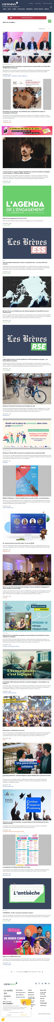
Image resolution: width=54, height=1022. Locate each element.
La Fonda (5, 597)
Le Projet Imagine (7, 964)
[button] (3, 1019)
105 (26, 971)
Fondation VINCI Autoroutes (9, 692)
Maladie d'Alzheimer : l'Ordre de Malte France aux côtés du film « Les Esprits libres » (26, 498)
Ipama (4, 739)
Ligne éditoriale (19, 994)
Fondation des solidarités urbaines (11, 646)
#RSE (4, 357)
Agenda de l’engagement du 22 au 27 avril (14, 218)
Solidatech (5, 462)
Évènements (29, 9)
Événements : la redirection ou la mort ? (14, 730)
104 (24, 971)
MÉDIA (4, 9)
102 (20, 971)
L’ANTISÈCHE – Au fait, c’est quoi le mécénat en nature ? (18, 912)
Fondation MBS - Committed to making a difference (15, 75)
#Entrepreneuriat (7, 64)
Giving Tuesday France (8, 786)
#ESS (4, 260)
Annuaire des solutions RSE (31, 998)
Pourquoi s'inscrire (20, 997)
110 (36, 971)
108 (32, 971)
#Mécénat (5, 633)
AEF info (42, 998)
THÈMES (14, 9)
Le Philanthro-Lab (7, 122)
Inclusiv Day (43, 1005)
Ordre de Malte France (8, 507)
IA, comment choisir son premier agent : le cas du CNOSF (18, 543)
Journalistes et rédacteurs (31, 1005)
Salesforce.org (6, 551)
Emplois (47, 9)
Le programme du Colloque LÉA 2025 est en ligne (16, 867)
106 (28, 971)
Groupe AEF (43, 996)
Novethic (42, 1000)
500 (39, 971)
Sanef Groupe (6, 415)
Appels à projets (38, 9)
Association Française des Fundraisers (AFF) (13, 831)
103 (22, 971)
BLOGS (9, 9)
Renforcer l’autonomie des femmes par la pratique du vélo (19, 406)
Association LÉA (6, 875)
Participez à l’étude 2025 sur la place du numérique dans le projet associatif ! (24, 453)
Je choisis (9, 1014)
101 (17, 971)
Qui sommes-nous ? (21, 992)
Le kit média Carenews (43, 993)
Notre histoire (19, 990)
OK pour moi (24, 1014)
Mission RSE (43, 990)
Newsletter (31, 3)
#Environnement (7, 169)
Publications (21, 9)
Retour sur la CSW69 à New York (11, 956)
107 (30, 971)
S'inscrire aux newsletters (31, 1001)
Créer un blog (38, 3)
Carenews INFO (6, 182)
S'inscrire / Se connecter (47, 3)
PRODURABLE (43, 1003)
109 (34, 971)
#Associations (6, 450)
